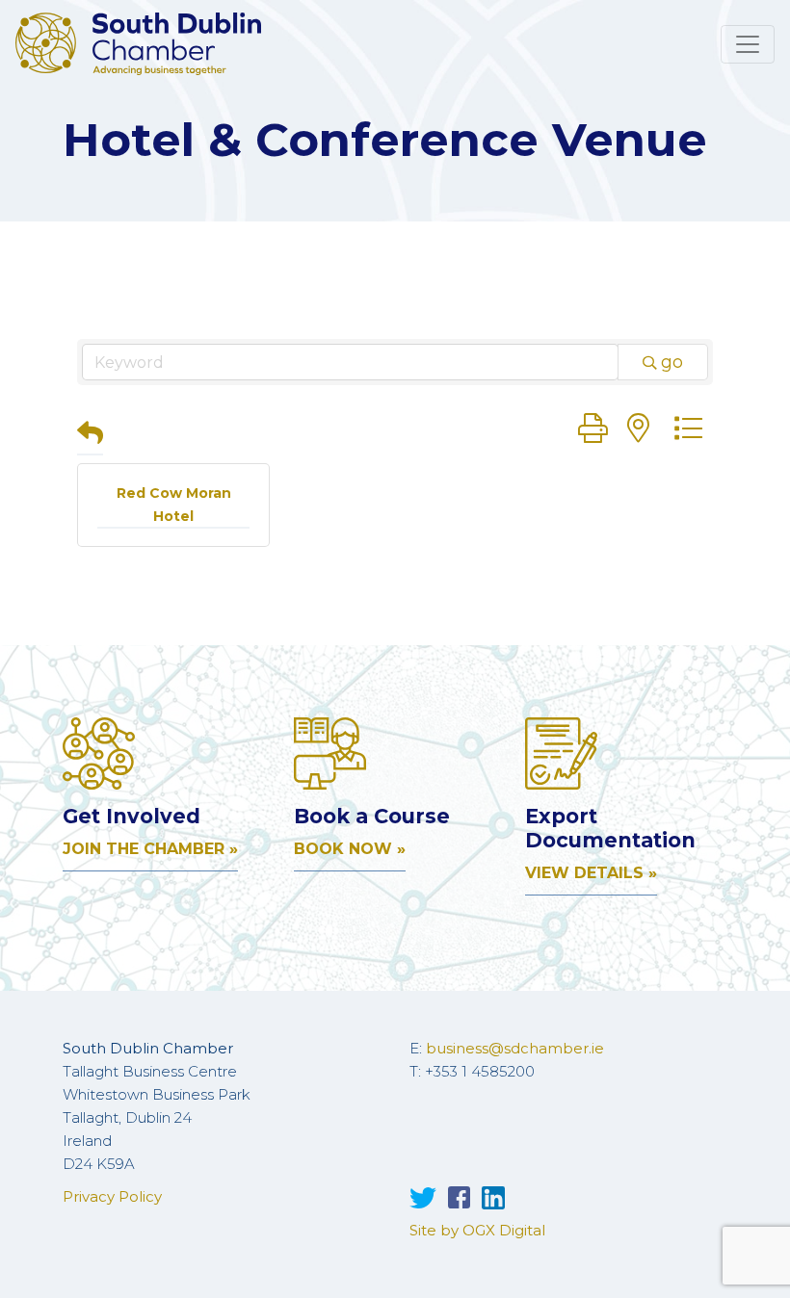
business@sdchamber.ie (515, 1048)
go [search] (672, 362)
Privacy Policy (112, 1196)
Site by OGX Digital (477, 1230)
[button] (90, 434)
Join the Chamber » (150, 849)
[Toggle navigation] (748, 44)
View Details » (591, 873)
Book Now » (350, 849)
